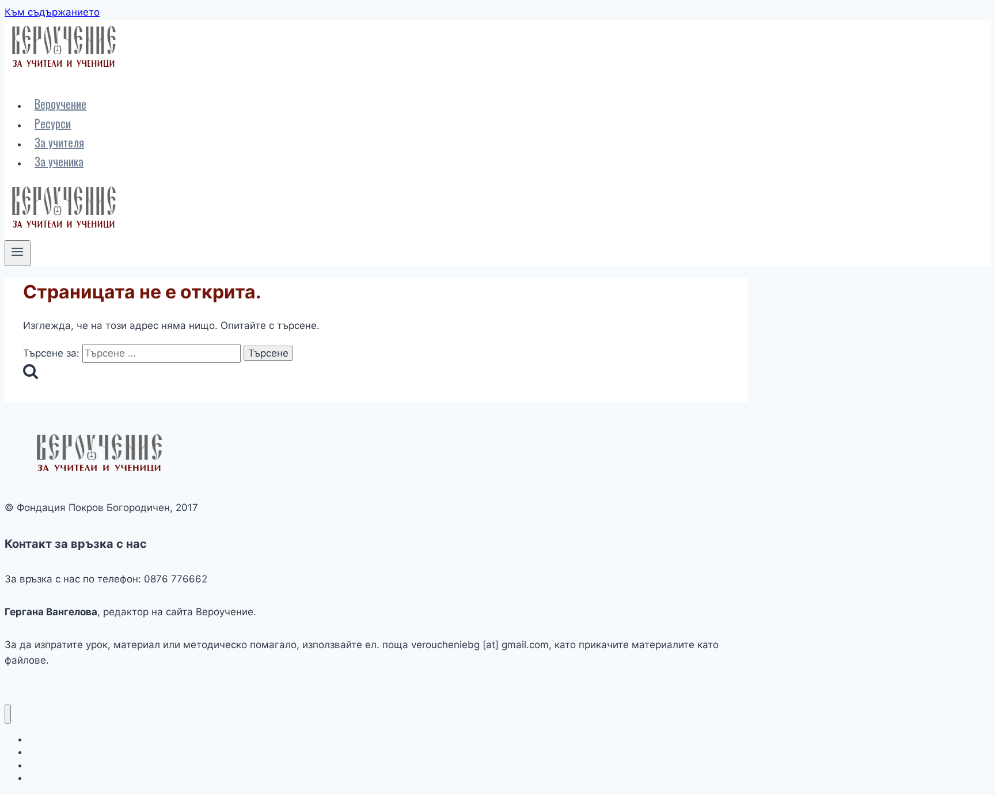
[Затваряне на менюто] (8, 714)
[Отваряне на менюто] (18, 253)
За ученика (59, 161)
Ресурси (53, 123)
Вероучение (60, 103)
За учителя (59, 142)
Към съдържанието (52, 12)
